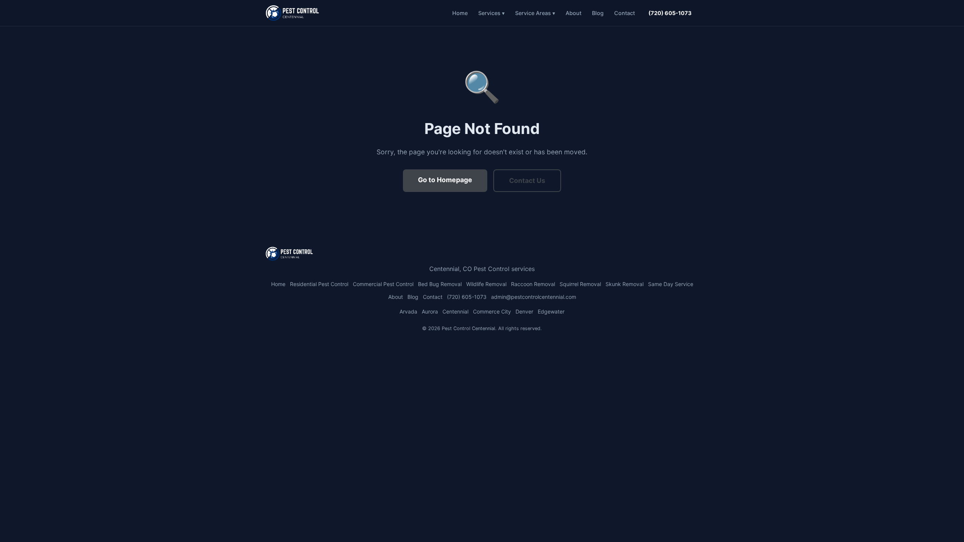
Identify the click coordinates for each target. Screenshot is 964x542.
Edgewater (551, 311)
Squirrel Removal (580, 284)
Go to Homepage (445, 180)
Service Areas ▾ (535, 13)
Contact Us (527, 180)
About (573, 13)
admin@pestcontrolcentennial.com (533, 297)
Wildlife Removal (486, 284)
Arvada (408, 311)
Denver (524, 311)
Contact (624, 13)
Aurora (430, 311)
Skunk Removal (625, 284)
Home (460, 13)
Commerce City (492, 311)
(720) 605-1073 (669, 13)
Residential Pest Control (319, 284)
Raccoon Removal (533, 284)
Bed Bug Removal (440, 284)
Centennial (455, 311)
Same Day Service (670, 284)
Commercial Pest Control (383, 284)
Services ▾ (491, 13)
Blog (598, 13)
